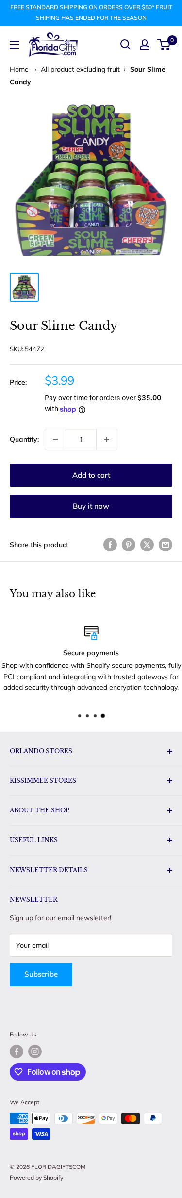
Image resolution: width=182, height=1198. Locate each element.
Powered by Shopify (36, 1177)
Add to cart (91, 475)
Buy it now (91, 506)
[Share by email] (165, 544)
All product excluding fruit (80, 69)
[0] (164, 44)
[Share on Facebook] (110, 544)
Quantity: (24, 439)
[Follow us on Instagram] (35, 1051)
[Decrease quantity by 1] (55, 439)
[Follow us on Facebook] (16, 1051)
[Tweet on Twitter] (147, 544)
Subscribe (41, 974)
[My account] (144, 44)
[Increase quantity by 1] (107, 439)
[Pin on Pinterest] (128, 544)
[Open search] (125, 44)
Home (19, 69)
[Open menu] (14, 45)
